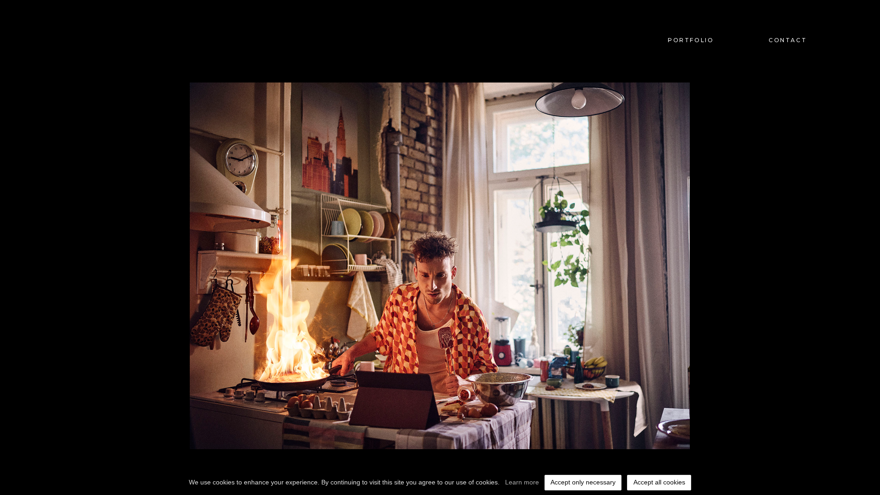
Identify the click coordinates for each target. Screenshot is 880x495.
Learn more (522, 482)
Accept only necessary (583, 482)
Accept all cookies (659, 482)
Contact (788, 40)
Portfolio (691, 40)
